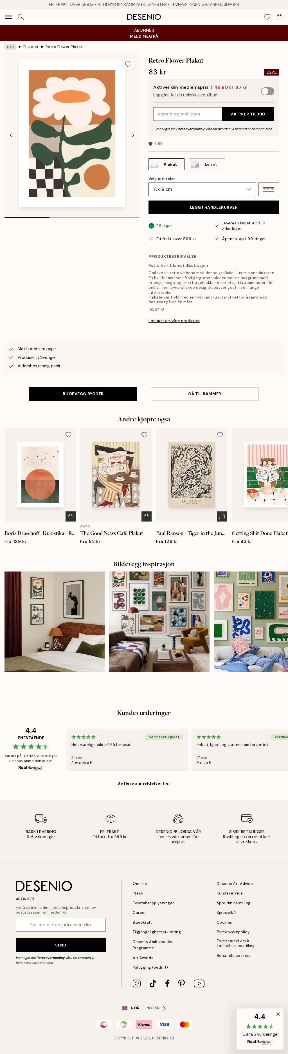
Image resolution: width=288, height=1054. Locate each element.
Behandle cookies (233, 955)
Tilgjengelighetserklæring (157, 932)
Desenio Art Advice (235, 883)
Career (139, 912)
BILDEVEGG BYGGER (83, 393)
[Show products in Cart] (279, 17)
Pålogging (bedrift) (150, 967)
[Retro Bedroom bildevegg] (54, 621)
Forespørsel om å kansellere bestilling (236, 943)
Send (60, 945)
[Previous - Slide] (11, 135)
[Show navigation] (8, 17)
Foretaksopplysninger (153, 903)
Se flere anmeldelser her (144, 783)
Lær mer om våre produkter (174, 320)
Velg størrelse (162, 178)
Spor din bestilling (234, 903)
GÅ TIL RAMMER (204, 393)
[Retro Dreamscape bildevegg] (159, 621)
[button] (268, 189)
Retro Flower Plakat (64, 46)
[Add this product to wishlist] (128, 63)
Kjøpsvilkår (227, 912)
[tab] (27, 215)
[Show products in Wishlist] (267, 17)
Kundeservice (230, 893)
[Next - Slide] (132, 135)
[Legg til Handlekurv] (71, 516)
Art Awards (143, 957)
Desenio (160, 1038)
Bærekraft (142, 922)
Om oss (140, 883)
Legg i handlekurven (214, 207)
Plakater (31, 46)
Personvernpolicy (190, 129)
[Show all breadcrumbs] (10, 47)
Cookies (224, 922)
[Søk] (21, 17)
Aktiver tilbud (248, 114)
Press (138, 893)
